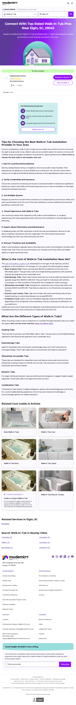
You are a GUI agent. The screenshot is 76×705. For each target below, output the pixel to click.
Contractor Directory (10, 595)
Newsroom (43, 638)
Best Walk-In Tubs (11, 432)
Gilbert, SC (6, 542)
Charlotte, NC (44, 548)
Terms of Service (56, 683)
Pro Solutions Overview (47, 576)
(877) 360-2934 (8, 636)
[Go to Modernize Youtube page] (72, 556)
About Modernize (45, 619)
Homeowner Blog (8, 576)
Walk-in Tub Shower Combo (52, 495)
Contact (5, 619)
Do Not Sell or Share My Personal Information (49, 681)
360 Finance (43, 585)
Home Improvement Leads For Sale (52, 581)
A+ (13, 85)
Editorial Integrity (8, 604)
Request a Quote (62, 77)
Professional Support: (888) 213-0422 (16, 624)
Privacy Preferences (46, 679)
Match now (37, 129)
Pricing (41, 595)
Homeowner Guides (9, 585)
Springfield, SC (7, 548)
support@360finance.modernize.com (16, 638)
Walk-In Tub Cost (48, 432)
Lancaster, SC (44, 542)
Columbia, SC (7, 537)
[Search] (68, 3)
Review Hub (6, 581)
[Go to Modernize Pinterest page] (53, 556)
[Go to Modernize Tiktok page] (69, 556)
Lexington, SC (44, 537)
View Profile (62, 83)
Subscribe (65, 664)
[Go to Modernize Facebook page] (61, 556)
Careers (41, 634)
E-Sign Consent (34, 679)
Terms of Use (24, 679)
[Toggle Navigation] (72, 3)
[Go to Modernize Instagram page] (57, 556)
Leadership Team (45, 629)
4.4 (20, 85)
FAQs (41, 624)
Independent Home (18, 76)
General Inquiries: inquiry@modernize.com (18, 629)
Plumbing (5, 524)
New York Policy (30, 681)
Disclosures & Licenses (59, 679)
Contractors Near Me (10, 590)
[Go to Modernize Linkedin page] (65, 556)
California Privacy (19, 681)
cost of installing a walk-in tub (17, 264)
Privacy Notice (15, 679)
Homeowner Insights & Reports (50, 590)
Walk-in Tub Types (48, 463)
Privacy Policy (45, 683)
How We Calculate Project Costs (14, 600)
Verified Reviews (17, 81)
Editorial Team (7, 609)
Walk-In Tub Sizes (11, 463)
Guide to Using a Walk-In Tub (16, 498)
